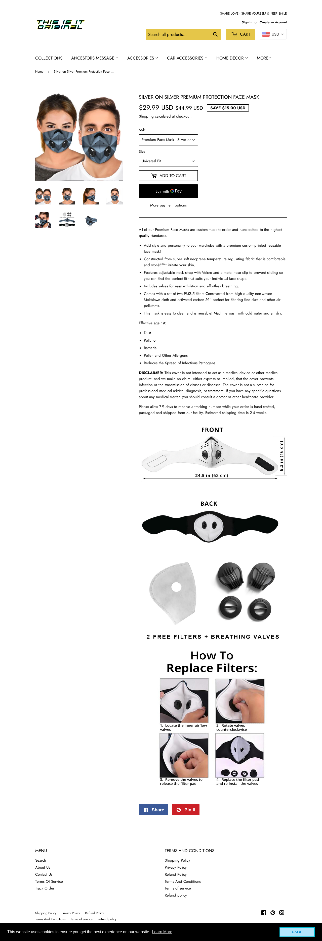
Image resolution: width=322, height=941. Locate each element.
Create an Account (273, 22)
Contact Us (43, 874)
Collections (48, 58)
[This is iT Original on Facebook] (263, 913)
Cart (244, 34)
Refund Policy (176, 874)
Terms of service (178, 888)
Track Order (44, 888)
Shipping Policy (177, 860)
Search (40, 860)
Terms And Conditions (183, 881)
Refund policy (176, 895)
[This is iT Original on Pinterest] (272, 913)
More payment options (168, 205)
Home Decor (230, 58)
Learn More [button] (162, 932)
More (262, 58)
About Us (42, 867)
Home (39, 71)
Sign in (247, 22)
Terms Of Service (49, 881)
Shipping (146, 116)
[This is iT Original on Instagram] (281, 913)
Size (142, 151)
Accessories (141, 58)
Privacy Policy (176, 867)
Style (142, 129)
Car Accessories (186, 58)
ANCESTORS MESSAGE (93, 58)
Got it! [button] (297, 932)
